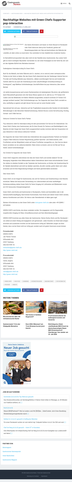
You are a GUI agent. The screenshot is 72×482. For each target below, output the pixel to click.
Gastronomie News (16, 13)
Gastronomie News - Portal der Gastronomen (38, 473)
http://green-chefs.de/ (10, 250)
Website (15, 284)
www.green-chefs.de (42, 202)
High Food (17, 281)
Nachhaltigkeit (49, 281)
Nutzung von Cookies (33, 476)
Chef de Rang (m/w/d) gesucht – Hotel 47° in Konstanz (22, 427)
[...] (21, 402)
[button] (64, 4)
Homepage (26, 281)
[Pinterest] (42, 31)
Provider (7, 284)
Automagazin (7, 447)
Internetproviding (37, 281)
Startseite (6, 13)
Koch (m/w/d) (8, 408)
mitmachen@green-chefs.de (12, 247)
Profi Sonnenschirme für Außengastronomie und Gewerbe (57, 318)
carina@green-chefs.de (10, 271)
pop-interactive (60, 281)
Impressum (44, 476)
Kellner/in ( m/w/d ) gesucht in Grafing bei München (20, 419)
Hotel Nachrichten (8, 456)
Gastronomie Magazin (10, 460)
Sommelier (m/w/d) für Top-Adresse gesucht (18, 397)
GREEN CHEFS (8, 281)
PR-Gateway (7, 27)
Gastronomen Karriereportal (12, 451)
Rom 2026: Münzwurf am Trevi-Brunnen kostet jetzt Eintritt (35, 326)
